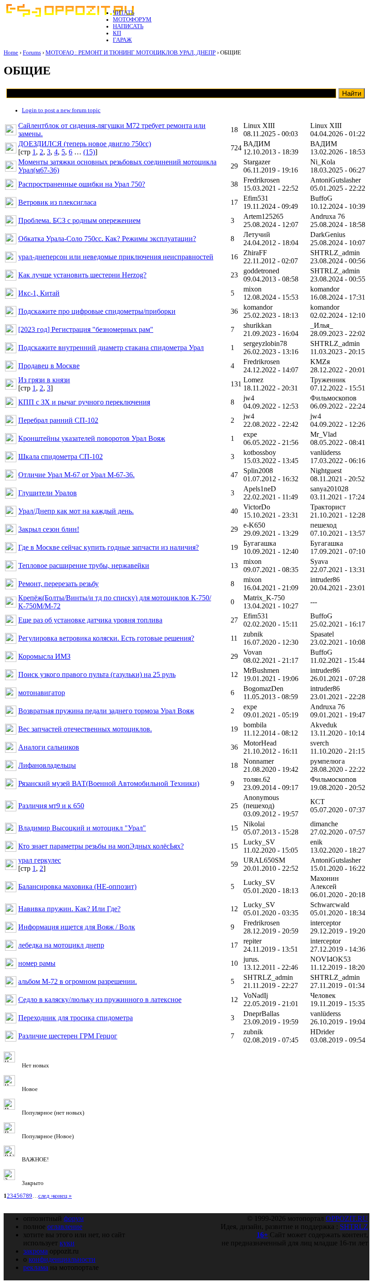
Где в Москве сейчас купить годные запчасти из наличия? (108, 547)
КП (117, 33)
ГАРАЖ (122, 40)
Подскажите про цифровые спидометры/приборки (97, 311)
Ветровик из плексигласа (57, 202)
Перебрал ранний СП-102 (58, 420)
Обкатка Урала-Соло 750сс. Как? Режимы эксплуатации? (107, 238)
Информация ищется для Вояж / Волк (76, 927)
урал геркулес (39, 860)
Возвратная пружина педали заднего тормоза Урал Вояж (106, 711)
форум (74, 1218)
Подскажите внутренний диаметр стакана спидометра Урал (111, 347)
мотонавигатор (41, 692)
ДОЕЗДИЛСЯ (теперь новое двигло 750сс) (84, 144)
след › (45, 1196)
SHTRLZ (354, 1226)
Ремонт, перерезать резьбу (58, 584)
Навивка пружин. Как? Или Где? (69, 909)
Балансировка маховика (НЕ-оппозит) (77, 886)
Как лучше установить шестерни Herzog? (82, 275)
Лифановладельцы (47, 765)
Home (11, 52)
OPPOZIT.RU (347, 1218)
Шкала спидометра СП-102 (60, 456)
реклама (35, 1267)
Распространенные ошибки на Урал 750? (81, 184)
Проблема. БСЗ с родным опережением (79, 220)
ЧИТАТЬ (123, 13)
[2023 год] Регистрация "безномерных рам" (85, 329)
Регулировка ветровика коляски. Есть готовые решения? (106, 638)
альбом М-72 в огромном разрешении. (77, 981)
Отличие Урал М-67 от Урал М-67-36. (76, 475)
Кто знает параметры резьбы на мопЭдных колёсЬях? (101, 846)
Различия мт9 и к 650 (51, 806)
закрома (35, 1251)
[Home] (70, 15)
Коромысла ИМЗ (44, 656)
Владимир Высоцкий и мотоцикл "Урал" (82, 828)
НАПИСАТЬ (128, 26)
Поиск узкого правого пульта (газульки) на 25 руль (97, 674)
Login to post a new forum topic (61, 110)
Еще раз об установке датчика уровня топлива (90, 620)
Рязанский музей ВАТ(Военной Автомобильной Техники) (108, 783)
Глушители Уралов (47, 493)
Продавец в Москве (49, 366)
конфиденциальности (62, 1259)
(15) (89, 152)
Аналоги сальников (48, 747)
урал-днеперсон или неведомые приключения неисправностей (115, 257)
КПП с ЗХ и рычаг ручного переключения (84, 402)
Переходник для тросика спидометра (75, 1018)
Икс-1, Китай (39, 293)
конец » (62, 1196)
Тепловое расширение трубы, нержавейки (83, 565)
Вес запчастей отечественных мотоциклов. (85, 729)
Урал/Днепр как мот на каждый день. (76, 511)
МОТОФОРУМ (132, 19)
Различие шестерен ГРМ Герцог (67, 1036)
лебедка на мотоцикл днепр (61, 945)
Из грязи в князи (44, 380)
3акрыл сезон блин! (48, 529)
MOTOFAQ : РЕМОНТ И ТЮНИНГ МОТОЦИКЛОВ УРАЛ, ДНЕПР (130, 52)
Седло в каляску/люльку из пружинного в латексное (99, 999)
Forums (32, 52)
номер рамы (36, 963)
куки (67, 1243)
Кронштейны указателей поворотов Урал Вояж (91, 438)
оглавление (64, 1226)
